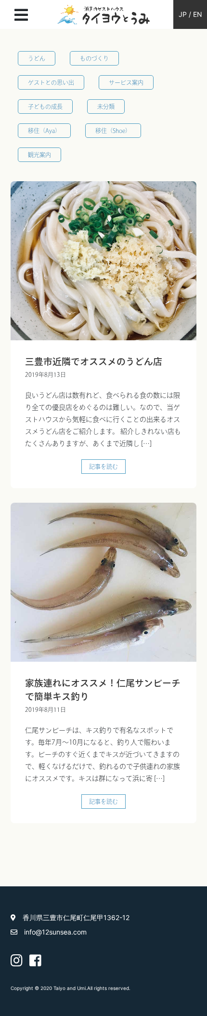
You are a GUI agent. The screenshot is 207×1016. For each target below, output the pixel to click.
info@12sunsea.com (55, 932)
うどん (36, 58)
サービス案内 (126, 82)
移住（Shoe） (113, 131)
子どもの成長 (45, 106)
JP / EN (190, 14)
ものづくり (94, 58)
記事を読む (103, 466)
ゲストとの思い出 (51, 82)
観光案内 (39, 155)
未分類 (106, 106)
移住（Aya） (44, 131)
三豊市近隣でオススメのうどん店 (93, 361)
